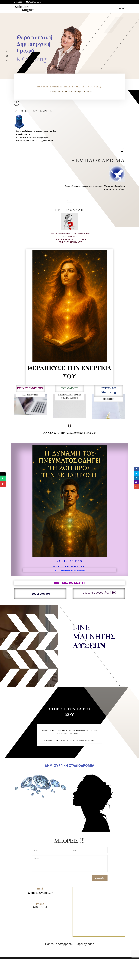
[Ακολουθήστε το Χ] (7, 56)
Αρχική (122, 8)
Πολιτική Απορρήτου (59, 944)
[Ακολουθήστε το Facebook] (7, 52)
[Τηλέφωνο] (3, 478)
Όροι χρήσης (85, 944)
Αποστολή (99, 878)
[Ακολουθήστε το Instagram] (7, 60)
